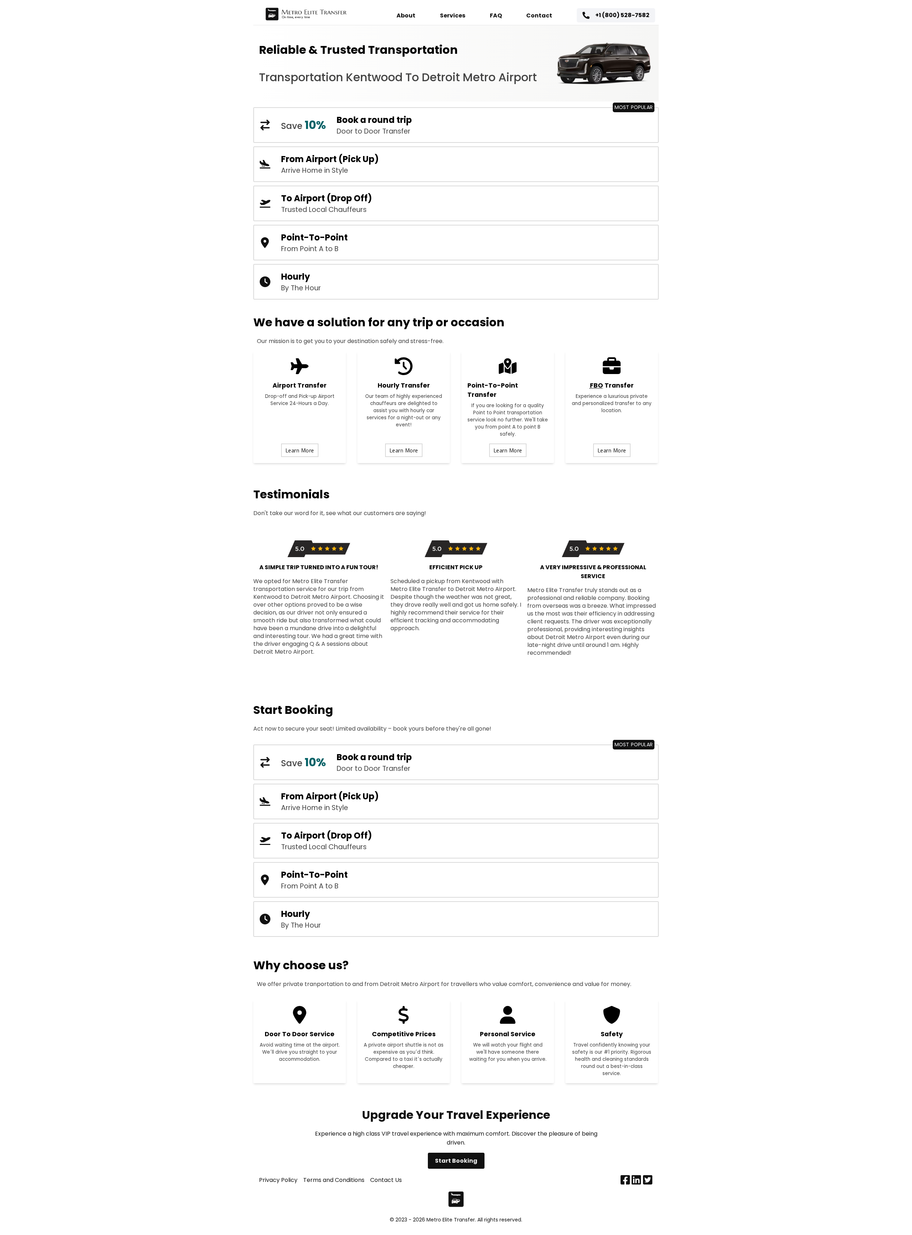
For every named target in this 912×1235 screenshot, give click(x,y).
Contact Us (386, 1180)
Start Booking (456, 1161)
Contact (539, 15)
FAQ (496, 15)
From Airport (860, 1210)
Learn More (299, 450)
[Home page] (306, 15)
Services (452, 15)
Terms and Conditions (333, 1180)
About (406, 15)
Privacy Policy (278, 1180)
